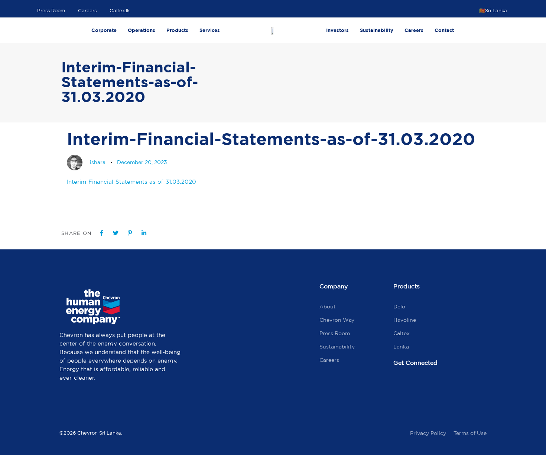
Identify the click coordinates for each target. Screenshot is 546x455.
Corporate (104, 30)
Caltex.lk (120, 10)
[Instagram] (434, 388)
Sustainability (376, 30)
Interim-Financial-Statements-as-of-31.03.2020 (131, 182)
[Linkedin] (465, 388)
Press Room (51, 10)
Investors (337, 30)
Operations (141, 30)
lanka (401, 347)
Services (209, 30)
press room (334, 333)
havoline (404, 320)
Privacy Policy (428, 433)
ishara (97, 162)
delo (399, 307)
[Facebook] (402, 388)
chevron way (336, 320)
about (327, 307)
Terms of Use (470, 433)
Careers (87, 10)
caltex (401, 333)
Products (177, 30)
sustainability (337, 347)
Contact (444, 30)
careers (329, 360)
